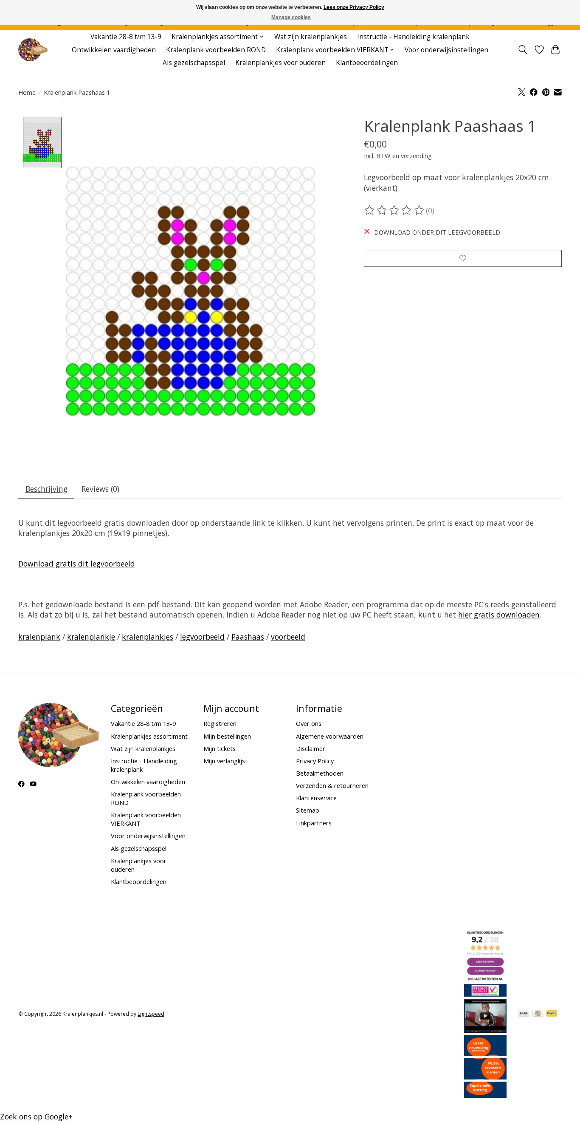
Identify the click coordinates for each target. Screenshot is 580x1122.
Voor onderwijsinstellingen (446, 49)
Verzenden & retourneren (332, 785)
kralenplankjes (147, 637)
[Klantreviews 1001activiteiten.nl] (485, 979)
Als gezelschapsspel (194, 62)
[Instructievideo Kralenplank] (485, 1030)
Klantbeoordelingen (367, 62)
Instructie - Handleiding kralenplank (413, 36)
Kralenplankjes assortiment (149, 736)
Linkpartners (314, 823)
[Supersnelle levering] (485, 1095)
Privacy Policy (315, 760)
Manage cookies (291, 17)
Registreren (220, 723)
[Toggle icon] (523, 49)
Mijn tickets (219, 748)
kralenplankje (91, 637)
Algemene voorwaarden (329, 736)
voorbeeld (288, 637)
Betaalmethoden (319, 773)
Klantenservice (316, 797)
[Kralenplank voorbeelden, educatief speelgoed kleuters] (33, 50)
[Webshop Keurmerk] (485, 994)
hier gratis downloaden (499, 614)
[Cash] (537, 1014)
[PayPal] (551, 1014)
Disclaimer (310, 748)
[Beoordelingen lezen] (395, 210)
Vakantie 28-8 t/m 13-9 (125, 36)
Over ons (308, 723)
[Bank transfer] (523, 1014)
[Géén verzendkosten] (485, 1053)
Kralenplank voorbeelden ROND (216, 49)
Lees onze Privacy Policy (354, 7)
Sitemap (307, 810)
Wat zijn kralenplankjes (310, 36)
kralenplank (39, 637)
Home (27, 92)
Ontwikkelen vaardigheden (114, 49)
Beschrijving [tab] (46, 489)
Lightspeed (151, 1013)
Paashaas (247, 637)
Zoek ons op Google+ (36, 1116)
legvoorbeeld (202, 637)
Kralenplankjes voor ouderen (280, 62)
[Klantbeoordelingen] (485, 1076)
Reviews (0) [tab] (100, 489)
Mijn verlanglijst (225, 760)
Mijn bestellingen (227, 736)
